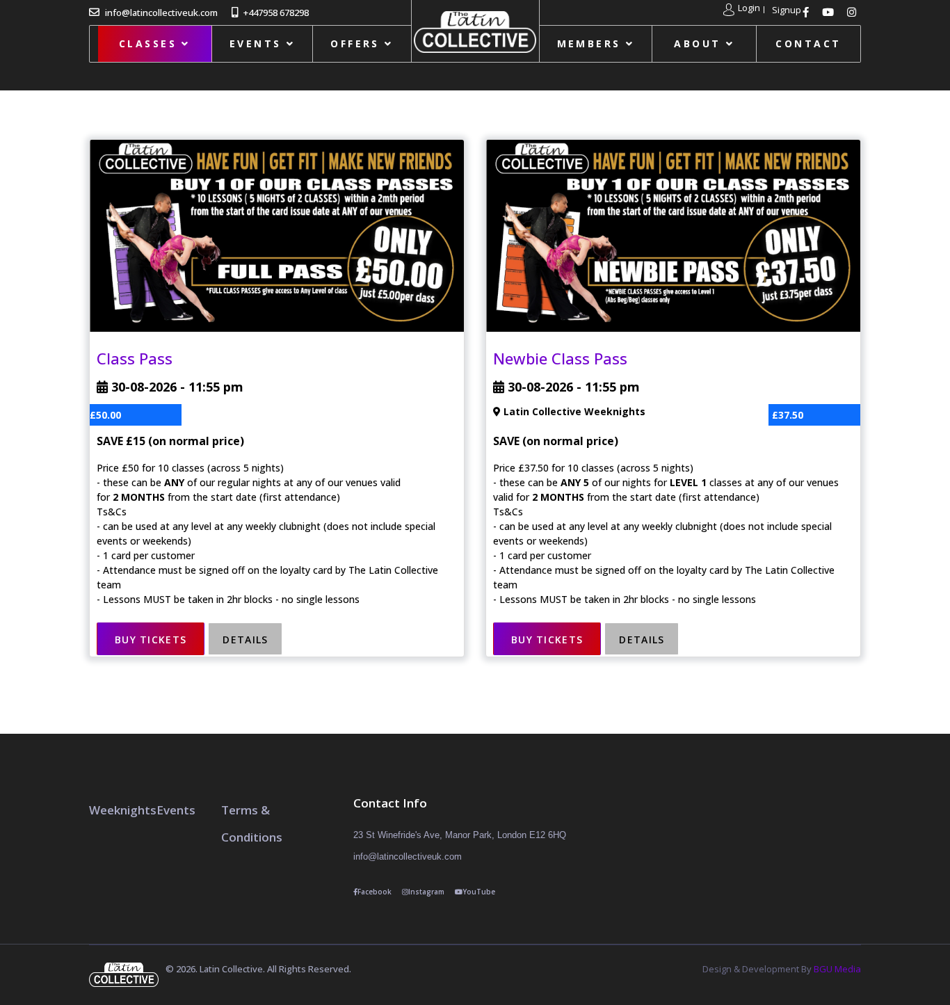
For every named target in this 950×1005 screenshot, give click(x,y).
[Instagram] (853, 12)
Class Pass (134, 358)
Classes (148, 43)
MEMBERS (589, 43)
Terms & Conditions (251, 823)
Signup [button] (786, 10)
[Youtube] (829, 12)
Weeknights (122, 810)
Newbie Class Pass (560, 358)
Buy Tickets (150, 639)
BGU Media (837, 969)
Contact (808, 43)
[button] (741, 9)
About (697, 43)
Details (245, 639)
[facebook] (807, 12)
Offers (355, 43)
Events (256, 43)
